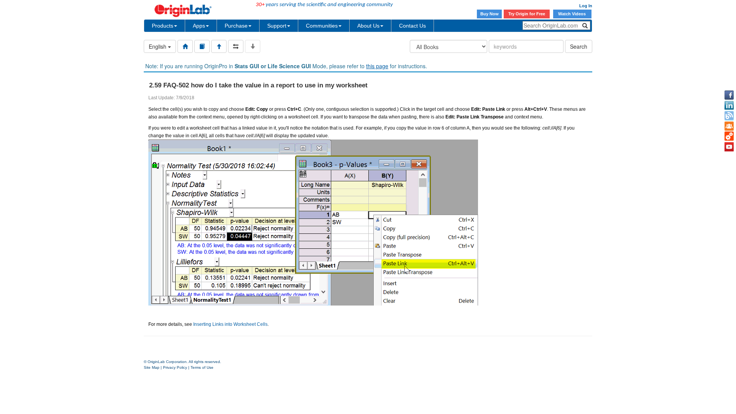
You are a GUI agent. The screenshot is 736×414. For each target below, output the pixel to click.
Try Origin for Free (526, 14)
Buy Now (489, 14)
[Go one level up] (219, 46)
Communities (322, 26)
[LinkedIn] (729, 105)
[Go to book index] (202, 46)
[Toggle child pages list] (252, 46)
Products (162, 26)
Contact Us (412, 26)
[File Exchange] (729, 136)
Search (578, 46)
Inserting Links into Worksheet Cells (230, 324)
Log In (585, 5)
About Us (368, 26)
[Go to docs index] (185, 46)
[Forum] (729, 126)
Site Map (151, 367)
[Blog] (729, 116)
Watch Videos (572, 14)
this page (377, 66)
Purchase (236, 26)
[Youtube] (729, 147)
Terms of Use (202, 367)
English (158, 46)
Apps (199, 26)
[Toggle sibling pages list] (235, 46)
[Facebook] (729, 95)
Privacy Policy (175, 367)
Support (276, 26)
